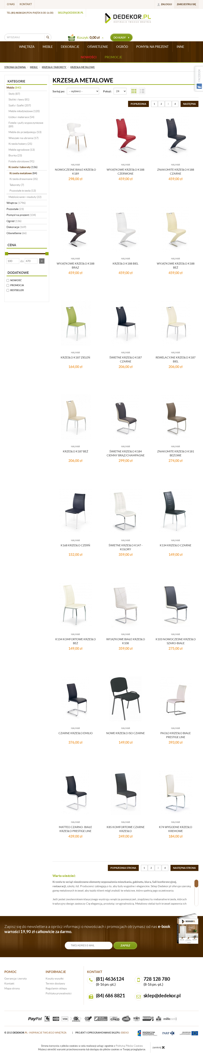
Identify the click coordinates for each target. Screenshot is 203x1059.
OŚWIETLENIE (97, 46)
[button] (42, 261)
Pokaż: (107, 91)
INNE (180, 46)
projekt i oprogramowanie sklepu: (102, 1032)
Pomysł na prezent (21, 215)
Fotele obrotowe (21, 161)
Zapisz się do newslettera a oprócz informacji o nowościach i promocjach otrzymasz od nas (87, 929)
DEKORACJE (70, 46)
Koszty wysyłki (55, 978)
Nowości (89, 57)
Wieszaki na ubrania (23, 138)
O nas (11, 4)
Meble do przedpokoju (25, 132)
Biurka (15, 155)
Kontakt (26, 4)
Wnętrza (16, 202)
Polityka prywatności (59, 993)
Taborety (17, 184)
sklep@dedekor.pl (70, 12)
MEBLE (48, 46)
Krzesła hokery (20, 143)
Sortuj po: (59, 91)
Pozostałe (15, 209)
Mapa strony (12, 988)
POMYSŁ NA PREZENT (152, 46)
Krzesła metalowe (23, 173)
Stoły (14, 93)
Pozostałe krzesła (23, 190)
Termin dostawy (55, 983)
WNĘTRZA (26, 46)
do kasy (120, 37)
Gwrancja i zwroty (15, 978)
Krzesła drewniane (24, 179)
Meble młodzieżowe (24, 111)
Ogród (14, 221)
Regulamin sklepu (56, 988)
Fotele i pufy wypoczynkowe (26, 124)
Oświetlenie (17, 233)
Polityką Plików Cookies (129, 1045)
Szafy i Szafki (20, 105)
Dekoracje (16, 227)
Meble (14, 87)
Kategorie (16, 81)
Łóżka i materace (21, 117)
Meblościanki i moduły (25, 197)
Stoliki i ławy (19, 99)
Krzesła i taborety (23, 167)
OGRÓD (122, 46)
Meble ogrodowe (22, 149)
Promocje (113, 57)
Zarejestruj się (186, 4)
